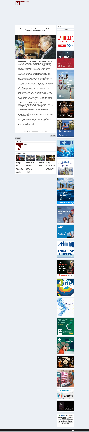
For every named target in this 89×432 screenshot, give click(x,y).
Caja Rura (31, 64)
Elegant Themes (21, 430)
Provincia (43, 32)
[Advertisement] (44, 16)
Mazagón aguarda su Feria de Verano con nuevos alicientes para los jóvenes (50, 166)
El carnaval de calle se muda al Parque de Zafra (40, 165)
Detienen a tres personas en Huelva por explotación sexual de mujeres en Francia (30, 167)
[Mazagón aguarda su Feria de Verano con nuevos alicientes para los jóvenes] (50, 158)
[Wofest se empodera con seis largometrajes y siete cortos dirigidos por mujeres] (20, 158)
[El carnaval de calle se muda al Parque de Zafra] (40, 158)
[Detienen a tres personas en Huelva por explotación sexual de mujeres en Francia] (30, 158)
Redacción (33, 32)
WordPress (31, 430)
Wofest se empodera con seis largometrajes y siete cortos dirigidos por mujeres (20, 167)
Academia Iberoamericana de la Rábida (33, 73)
